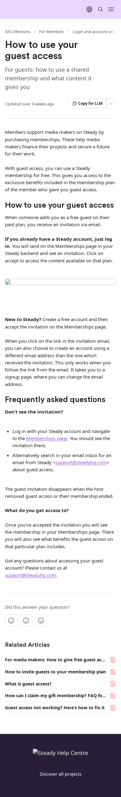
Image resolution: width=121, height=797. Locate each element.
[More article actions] (111, 103)
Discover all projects (61, 774)
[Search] (100, 9)
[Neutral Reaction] (26, 620)
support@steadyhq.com (81, 462)
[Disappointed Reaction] (11, 620)
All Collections (17, 31)
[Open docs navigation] (111, 9)
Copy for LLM (90, 103)
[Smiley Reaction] (41, 620)
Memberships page (46, 438)
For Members (51, 31)
